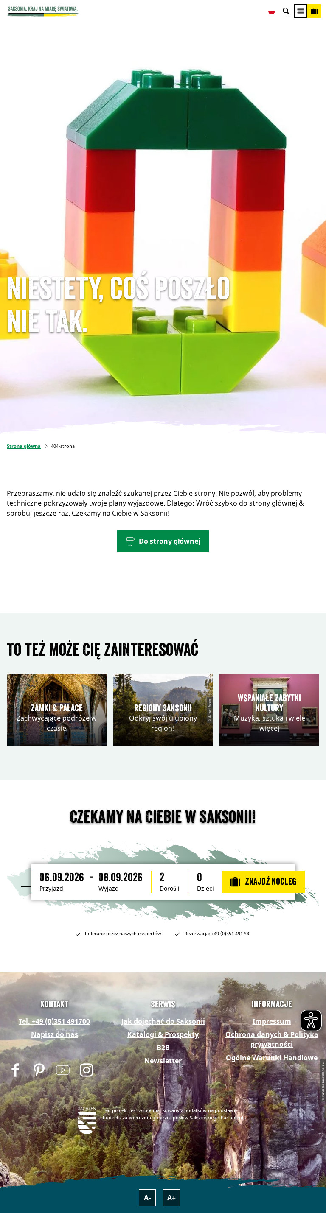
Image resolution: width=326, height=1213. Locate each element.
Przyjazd (51, 889)
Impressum (272, 1021)
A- (147, 1197)
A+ (171, 1197)
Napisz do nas (54, 1034)
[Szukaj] (286, 11)
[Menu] (300, 11)
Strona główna (24, 446)
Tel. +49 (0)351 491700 (54, 1021)
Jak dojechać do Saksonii (163, 1021)
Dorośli (170, 889)
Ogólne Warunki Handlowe (272, 1057)
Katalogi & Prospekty (163, 1034)
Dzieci (205, 889)
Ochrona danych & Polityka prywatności (271, 1039)
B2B (163, 1047)
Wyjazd (108, 889)
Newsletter (163, 1060)
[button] (163, 541)
